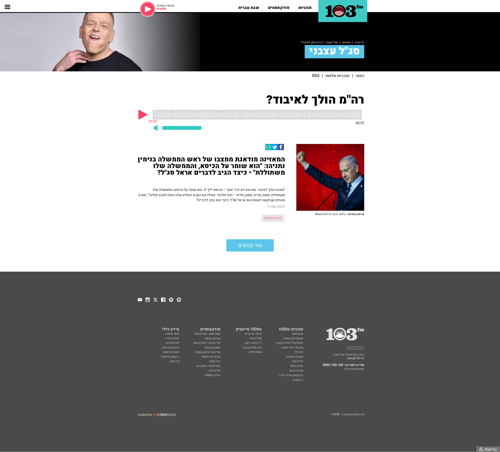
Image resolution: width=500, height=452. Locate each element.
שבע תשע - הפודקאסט (207, 333)
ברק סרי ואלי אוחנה (292, 347)
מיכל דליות (256, 338)
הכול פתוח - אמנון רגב (208, 365)
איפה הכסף (296, 365)
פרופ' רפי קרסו (253, 333)
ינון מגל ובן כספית (293, 338)
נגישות (490, 449)
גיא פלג (298, 352)
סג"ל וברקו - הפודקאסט (207, 342)
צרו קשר (174, 361)
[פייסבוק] (281, 147)
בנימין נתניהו (272, 218)
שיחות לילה (255, 352)
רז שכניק (298, 379)
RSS (315, 76)
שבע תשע (297, 333)
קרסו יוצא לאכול (211, 356)
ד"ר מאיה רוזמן (253, 342)
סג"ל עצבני (332, 42)
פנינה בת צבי (296, 370)
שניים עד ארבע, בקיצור (207, 352)
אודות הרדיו (172, 338)
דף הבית (359, 42)
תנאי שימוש (172, 333)
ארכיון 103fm (212, 375)
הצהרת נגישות (171, 352)
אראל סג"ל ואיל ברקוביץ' (289, 342)
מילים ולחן (214, 370)
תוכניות (346, 42)
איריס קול (297, 361)
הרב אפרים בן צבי (252, 347)
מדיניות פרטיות (170, 347)
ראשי (359, 76)
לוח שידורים (172, 342)
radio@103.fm (355, 358)
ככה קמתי (214, 361)
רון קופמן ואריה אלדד (291, 375)
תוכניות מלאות (337, 76)
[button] (305, 6)
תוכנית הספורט (294, 356)
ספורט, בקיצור (212, 347)
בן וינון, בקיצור (212, 338)
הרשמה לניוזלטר (170, 356)
